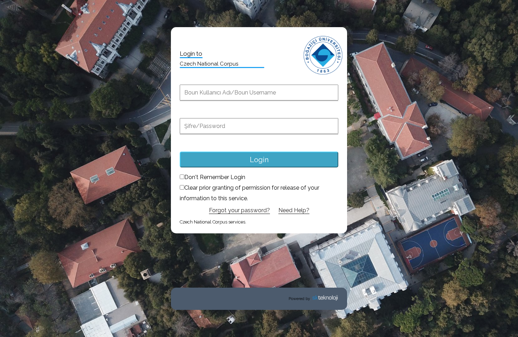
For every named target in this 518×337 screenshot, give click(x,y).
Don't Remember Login (214, 177)
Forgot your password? (239, 210)
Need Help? (293, 210)
